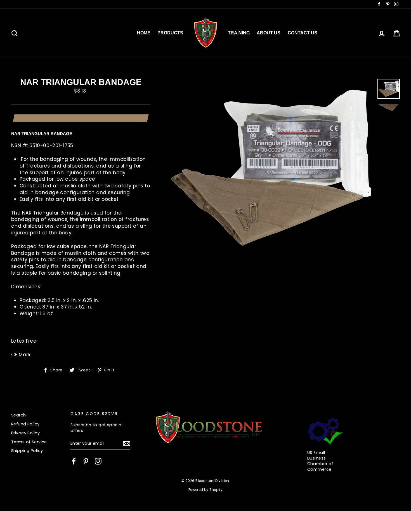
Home (143, 32)
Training (239, 32)
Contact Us (302, 32)
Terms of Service (29, 442)
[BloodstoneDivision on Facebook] (73, 461)
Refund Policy (25, 424)
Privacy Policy (25, 433)
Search (18, 415)
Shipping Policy (27, 450)
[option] (271, 168)
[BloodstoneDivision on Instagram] (98, 461)
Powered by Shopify (205, 490)
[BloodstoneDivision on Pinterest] (85, 461)
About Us (268, 32)
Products (170, 32)
